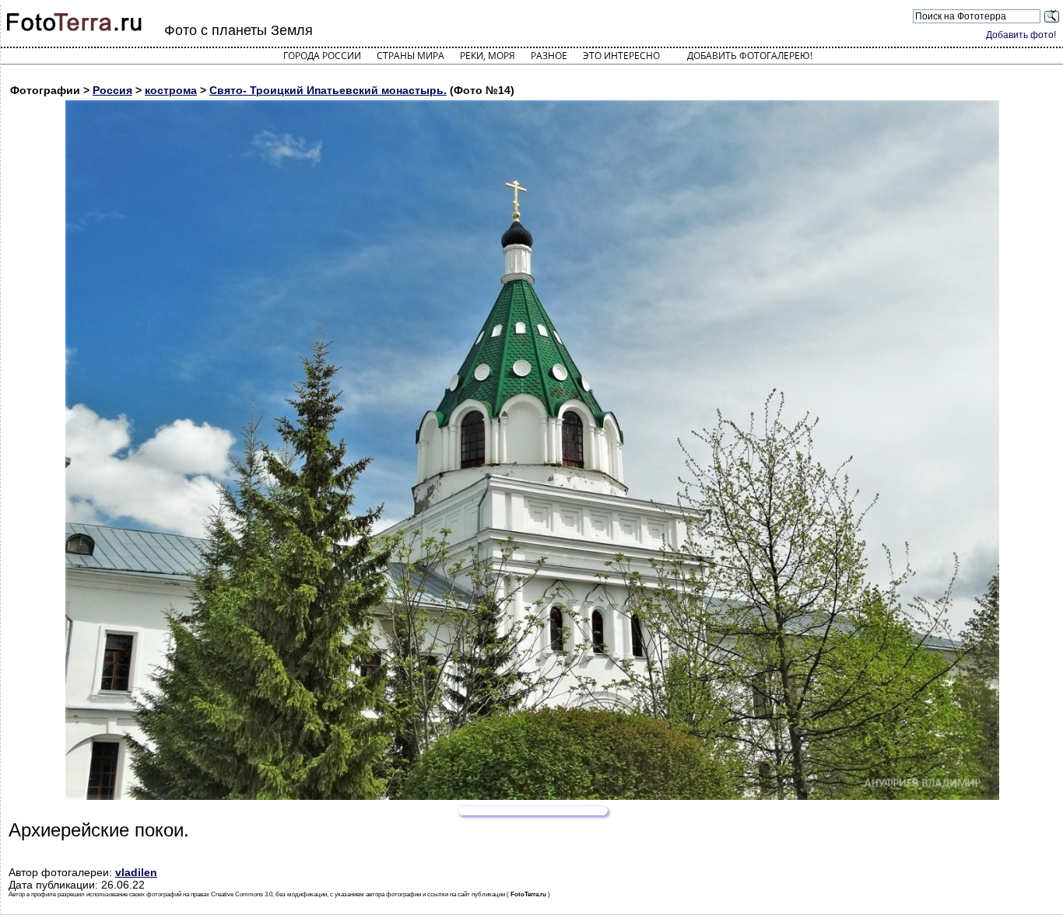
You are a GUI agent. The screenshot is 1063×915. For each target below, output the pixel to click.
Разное (549, 55)
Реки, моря (487, 55)
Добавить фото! (1021, 35)
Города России (322, 55)
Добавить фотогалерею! (749, 55)
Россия (112, 90)
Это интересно (621, 55)
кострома (171, 90)
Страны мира (410, 55)
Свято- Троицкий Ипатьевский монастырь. (328, 90)
